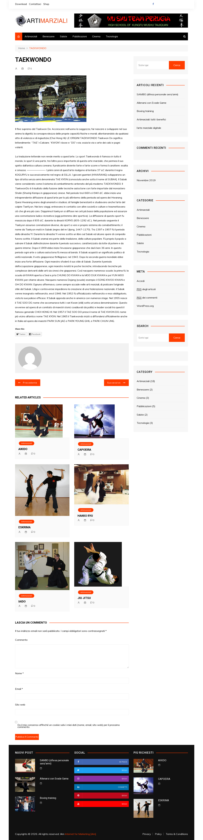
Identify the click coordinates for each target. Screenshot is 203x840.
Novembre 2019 (146, 180)
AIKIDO (22, 449)
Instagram (164, 4)
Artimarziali (31, 36)
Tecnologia (112, 36)
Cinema (96, 36)
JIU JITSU (84, 598)
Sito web (20, 704)
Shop (46, 4)
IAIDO (22, 601)
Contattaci (35, 4)
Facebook (153, 4)
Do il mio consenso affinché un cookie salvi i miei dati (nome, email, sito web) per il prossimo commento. (68, 726)
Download (21, 4)
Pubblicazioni (79, 36)
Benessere (49, 36)
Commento (21, 639)
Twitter (158, 4)
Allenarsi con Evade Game (151, 102)
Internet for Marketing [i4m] (80, 834)
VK (174, 4)
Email (19, 688)
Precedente (30, 382)
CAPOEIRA (84, 449)
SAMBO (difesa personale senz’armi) (157, 94)
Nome (19, 673)
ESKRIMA (24, 527)
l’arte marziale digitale (149, 127)
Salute (63, 36)
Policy (158, 834)
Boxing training (145, 111)
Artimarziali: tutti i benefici (151, 119)
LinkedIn (180, 4)
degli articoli (146, 289)
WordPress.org (145, 305)
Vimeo (185, 4)
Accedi (140, 280)
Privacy (146, 834)
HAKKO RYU (85, 515)
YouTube (169, 4)
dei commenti (147, 297)
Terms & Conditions (177, 834)
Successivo (114, 382)
